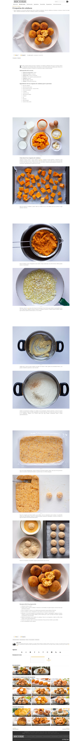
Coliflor (49, 733)
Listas (58, 733)
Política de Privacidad (46, 736)
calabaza (40, 159)
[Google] (22, 652)
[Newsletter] (60, 652)
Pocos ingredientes (41, 733)
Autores (33, 736)
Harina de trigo (22, 639)
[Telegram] (30, 652)
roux (28, 308)
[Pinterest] (43, 652)
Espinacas (55, 733)
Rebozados (37, 639)
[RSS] (56, 652)
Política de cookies (55, 736)
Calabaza (45, 733)
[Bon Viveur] (20, 2)
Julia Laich (18, 642)
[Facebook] (34, 652)
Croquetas (36, 733)
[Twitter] (39, 652)
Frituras (27, 639)
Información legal (39, 736)
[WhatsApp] (26, 652)
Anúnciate (29, 736)
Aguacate (52, 733)
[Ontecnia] (65, 739)
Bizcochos (32, 733)
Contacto (60, 736)
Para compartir (31, 639)
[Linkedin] (51, 652)
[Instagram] (47, 652)
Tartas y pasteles (28, 733)
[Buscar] (67, 1)
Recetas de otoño (16, 639)
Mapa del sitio (66, 736)
